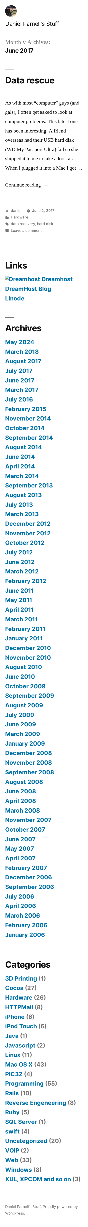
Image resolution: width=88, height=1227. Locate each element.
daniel (16, 210)
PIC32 (14, 1074)
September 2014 (29, 437)
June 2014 (20, 456)
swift (12, 1131)
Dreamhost (56, 279)
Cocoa (14, 987)
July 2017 (19, 370)
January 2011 (24, 638)
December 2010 (28, 647)
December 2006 (28, 877)
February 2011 (25, 628)
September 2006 (29, 886)
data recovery (23, 224)
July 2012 (19, 552)
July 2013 (19, 504)
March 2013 (22, 514)
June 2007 (20, 839)
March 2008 (22, 810)
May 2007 (19, 848)
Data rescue (29, 80)
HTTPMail (19, 1007)
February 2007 (26, 867)
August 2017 (23, 361)
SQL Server (21, 1121)
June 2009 (20, 724)
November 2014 (28, 418)
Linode (14, 298)
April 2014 (20, 466)
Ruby (12, 1112)
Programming (24, 1083)
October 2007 (25, 829)
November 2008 (28, 762)
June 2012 (20, 561)
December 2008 (28, 752)
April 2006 (20, 905)
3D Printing (21, 978)
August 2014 (23, 447)
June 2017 (19, 380)
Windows (18, 1169)
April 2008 (20, 800)
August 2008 (24, 781)
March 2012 (22, 571)
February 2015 (25, 409)
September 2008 (29, 772)
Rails (12, 1093)
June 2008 (20, 791)
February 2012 (25, 580)
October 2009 (25, 686)
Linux (12, 1054)
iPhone (15, 1016)
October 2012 (24, 542)
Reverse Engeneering (35, 1102)
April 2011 (19, 609)
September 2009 (29, 695)
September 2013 (29, 485)
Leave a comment (26, 230)
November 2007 (28, 819)
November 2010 (28, 657)
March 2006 (22, 915)
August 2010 (23, 666)
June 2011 (19, 590)
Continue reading (27, 185)
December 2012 (28, 523)
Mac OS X (19, 1064)
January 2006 (25, 934)
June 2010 (20, 676)
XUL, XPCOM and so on (38, 1179)
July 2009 (19, 714)
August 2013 (23, 495)
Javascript (20, 1045)
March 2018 (22, 351)
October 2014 (25, 428)
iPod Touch (21, 1026)
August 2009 (24, 705)
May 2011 (18, 600)
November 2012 (28, 533)
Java (12, 1035)
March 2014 (22, 475)
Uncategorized (26, 1140)
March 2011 (21, 619)
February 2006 (26, 925)
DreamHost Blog (28, 288)
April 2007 (20, 858)
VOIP (12, 1150)
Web (11, 1160)
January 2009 (25, 743)
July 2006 (19, 896)
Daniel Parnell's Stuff (32, 23)
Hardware (19, 217)
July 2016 (19, 399)
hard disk (45, 224)
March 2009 (22, 733)
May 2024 (19, 342)
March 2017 (21, 389)
